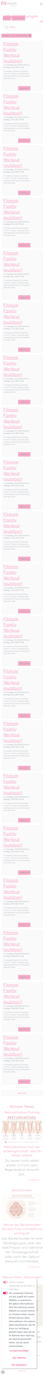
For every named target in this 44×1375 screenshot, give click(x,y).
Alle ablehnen (19, 1357)
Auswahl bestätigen (19, 1350)
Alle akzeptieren (19, 1364)
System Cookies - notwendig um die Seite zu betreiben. (22, 1286)
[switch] (5, 1293)
